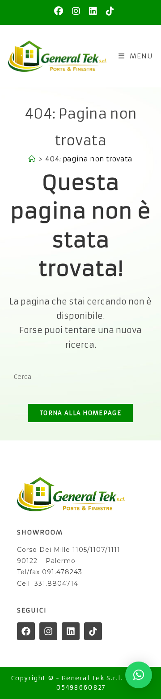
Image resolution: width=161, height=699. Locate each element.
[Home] (32, 159)
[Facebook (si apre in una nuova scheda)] (59, 11)
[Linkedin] (71, 631)
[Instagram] (48, 631)
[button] (138, 675)
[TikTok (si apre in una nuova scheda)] (108, 11)
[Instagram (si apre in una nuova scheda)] (76, 11)
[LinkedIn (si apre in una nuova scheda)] (93, 11)
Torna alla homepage (80, 413)
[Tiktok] (93, 631)
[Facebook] (26, 631)
